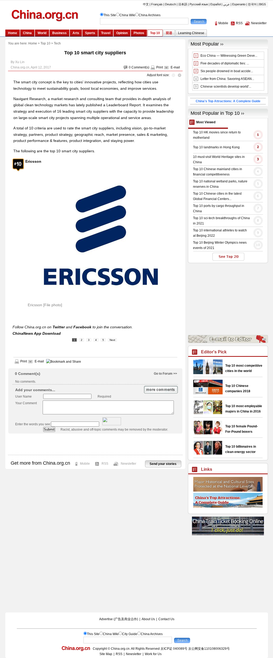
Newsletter (128, 463)
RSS (105, 463)
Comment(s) (140, 67)
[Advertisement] (95, 444)
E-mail (175, 67)
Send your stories (163, 464)
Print (159, 67)
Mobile (85, 463)
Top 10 (45, 43)
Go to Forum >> (165, 373)
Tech (57, 43)
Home (32, 43)
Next (112, 339)
